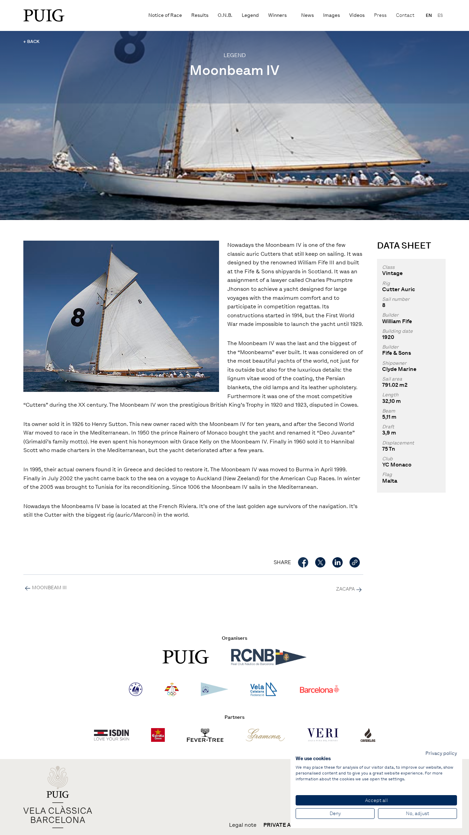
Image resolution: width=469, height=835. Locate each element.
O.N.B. (225, 15)
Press (380, 15)
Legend (250, 15)
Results (199, 15)
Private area (282, 825)
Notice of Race (165, 15)
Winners (277, 15)
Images (331, 15)
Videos (357, 15)
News (307, 15)
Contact (405, 15)
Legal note (242, 825)
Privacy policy (441, 753)
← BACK (31, 41)
